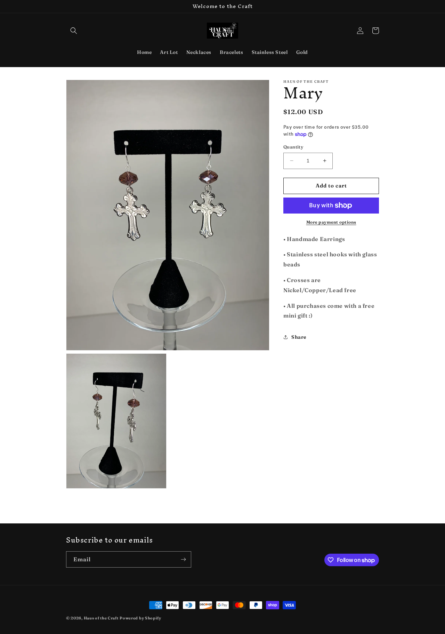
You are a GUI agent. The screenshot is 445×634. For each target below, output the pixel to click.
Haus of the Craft (101, 618)
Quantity (293, 147)
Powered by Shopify (140, 618)
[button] (73, 30)
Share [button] (298, 337)
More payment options (331, 222)
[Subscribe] (183, 559)
